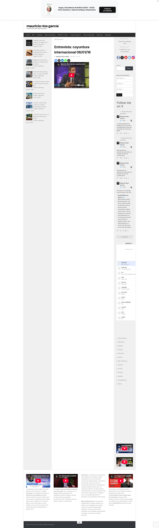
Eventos (120, 357)
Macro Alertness (50, 35)
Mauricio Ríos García (62, 56)
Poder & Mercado (88, 35)
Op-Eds (120, 368)
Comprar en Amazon (107, 10)
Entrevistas (58, 39)
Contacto (39, 35)
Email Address (120, 78)
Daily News (121, 342)
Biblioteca (108, 35)
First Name (119, 83)
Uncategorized (122, 380)
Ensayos (120, 349)
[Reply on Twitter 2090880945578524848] (117, 231)
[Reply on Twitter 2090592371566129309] (117, 133)
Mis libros (100, 35)
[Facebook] (55, 60)
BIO (33, 35)
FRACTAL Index (63, 35)
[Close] (158, 1)
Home (28, 35)
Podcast (120, 372)
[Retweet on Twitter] (120, 111)
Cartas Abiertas (122, 338)
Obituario (120, 365)
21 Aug (123, 120)
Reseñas (120, 376)
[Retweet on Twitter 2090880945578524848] (121, 231)
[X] (59, 60)
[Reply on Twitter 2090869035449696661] (117, 158)
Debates (120, 346)
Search (118, 65)
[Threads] (68, 60)
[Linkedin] (62, 60)
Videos (120, 384)
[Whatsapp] (65, 60)
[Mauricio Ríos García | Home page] (44, 26)
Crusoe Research (75, 35)
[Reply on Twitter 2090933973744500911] (117, 178)
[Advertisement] (124, 415)
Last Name (119, 89)
